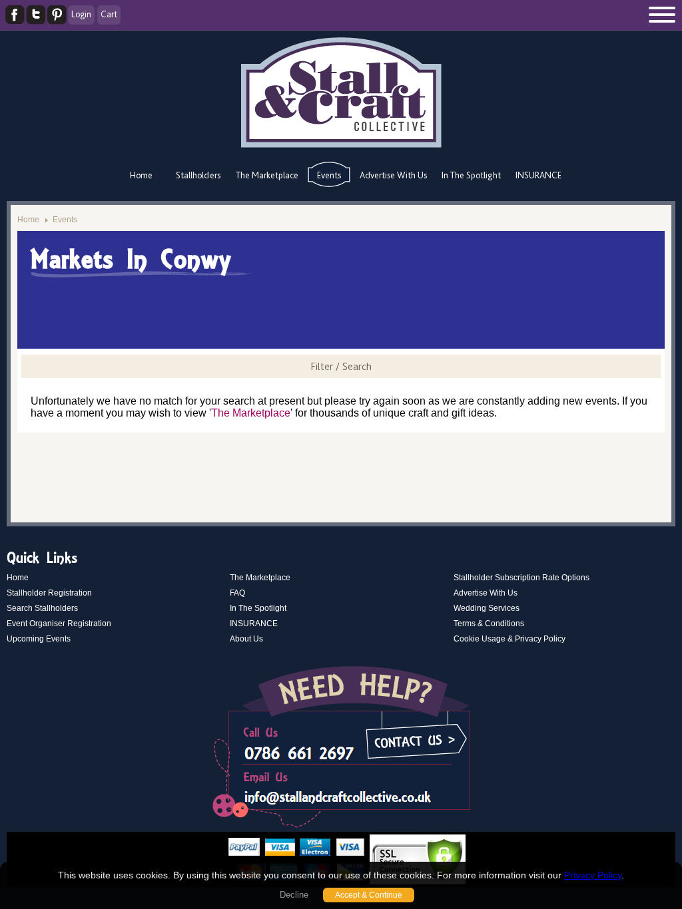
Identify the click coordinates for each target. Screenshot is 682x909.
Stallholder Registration (49, 593)
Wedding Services (486, 608)
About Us (246, 638)
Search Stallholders (42, 608)
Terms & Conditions (489, 623)
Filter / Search (341, 366)
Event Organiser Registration (59, 623)
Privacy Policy (592, 875)
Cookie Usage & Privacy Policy (509, 638)
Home (141, 175)
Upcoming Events (39, 638)
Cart (109, 14)
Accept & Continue (368, 895)
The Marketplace (267, 175)
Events (329, 175)
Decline (294, 895)
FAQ (237, 593)
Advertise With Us (393, 175)
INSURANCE (538, 175)
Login (81, 14)
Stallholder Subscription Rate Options (521, 577)
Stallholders (198, 175)
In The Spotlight (471, 175)
